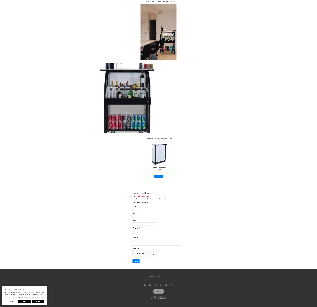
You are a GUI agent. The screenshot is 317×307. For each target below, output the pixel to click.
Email (134, 213)
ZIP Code (135, 233)
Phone (134, 220)
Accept (38, 301)
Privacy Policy (153, 280)
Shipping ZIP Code (138, 228)
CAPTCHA (135, 248)
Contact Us (144, 280)
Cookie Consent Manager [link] (10, 289)
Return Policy (179, 280)
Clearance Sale (188, 280)
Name (134, 206)
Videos (160, 280)
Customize (158, 176)
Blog (138, 280)
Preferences (11, 301)
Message (135, 237)
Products (133, 280)
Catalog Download (168, 280)
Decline (24, 301)
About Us (127, 280)
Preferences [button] (39, 297)
